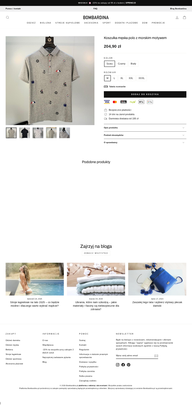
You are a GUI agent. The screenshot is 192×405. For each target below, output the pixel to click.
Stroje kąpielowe (67, 23)
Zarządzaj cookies (87, 381)
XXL (131, 78)
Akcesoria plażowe (14, 364)
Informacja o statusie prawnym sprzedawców (93, 355)
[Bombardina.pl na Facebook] (123, 364)
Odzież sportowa (13, 359)
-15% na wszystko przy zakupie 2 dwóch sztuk (58, 351)
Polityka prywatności (88, 367)
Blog (44, 362)
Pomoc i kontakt (13, 9)
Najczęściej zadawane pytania (56, 357)
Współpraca (48, 345)
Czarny (121, 63)
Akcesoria (91, 23)
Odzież (31, 23)
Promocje (158, 23)
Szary (110, 63)
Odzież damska (13, 340)
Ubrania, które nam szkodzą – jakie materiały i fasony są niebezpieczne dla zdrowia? (96, 306)
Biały (133, 63)
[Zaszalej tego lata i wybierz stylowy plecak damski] (157, 279)
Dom (145, 23)
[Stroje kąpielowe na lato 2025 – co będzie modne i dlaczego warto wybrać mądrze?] (35, 279)
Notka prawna (85, 376)
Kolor (108, 58)
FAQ (95, 9)
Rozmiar (110, 72)
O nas (45, 340)
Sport (107, 23)
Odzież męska (12, 345)
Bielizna (45, 23)
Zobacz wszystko (96, 253)
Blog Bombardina (178, 9)
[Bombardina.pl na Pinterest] (128, 364)
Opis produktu (111, 128)
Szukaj (82, 340)
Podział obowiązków (113, 135)
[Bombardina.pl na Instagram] (117, 364)
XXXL (142, 78)
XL (121, 78)
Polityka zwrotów (87, 371)
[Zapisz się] (156, 356)
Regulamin (84, 350)
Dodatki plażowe (126, 23)
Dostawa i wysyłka (87, 362)
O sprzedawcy (110, 142)
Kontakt (82, 345)
